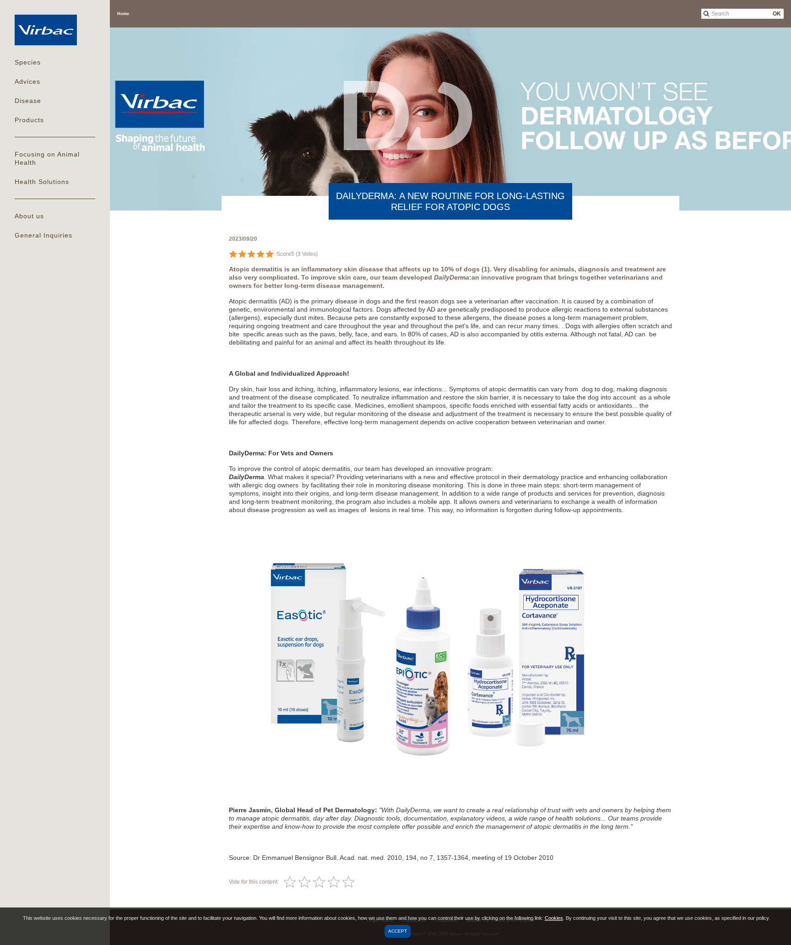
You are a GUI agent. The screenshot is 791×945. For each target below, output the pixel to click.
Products (29, 120)
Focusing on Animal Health (47, 158)
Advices (27, 81)
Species (28, 62)
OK (777, 14)
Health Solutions (42, 181)
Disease (28, 100)
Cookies (554, 918)
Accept (397, 931)
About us (29, 216)
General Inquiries (43, 235)
